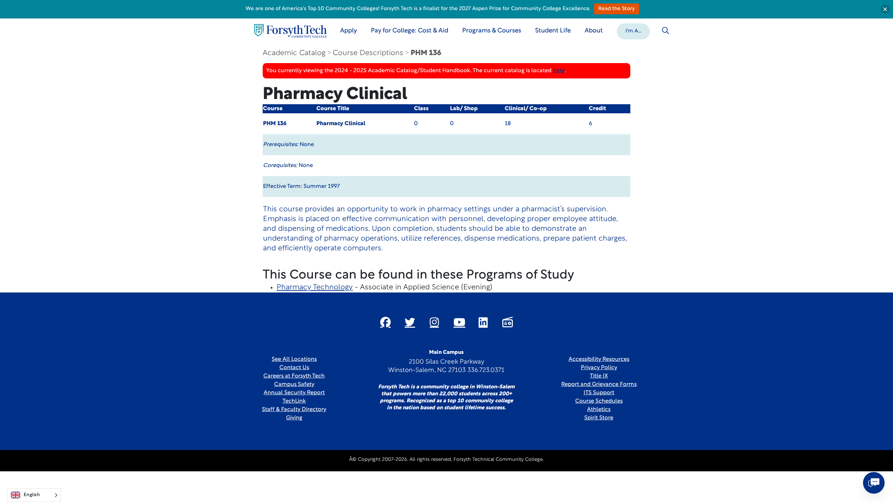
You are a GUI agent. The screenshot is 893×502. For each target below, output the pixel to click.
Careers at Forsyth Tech (294, 376)
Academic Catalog (294, 53)
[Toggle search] (665, 30)
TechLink (294, 401)
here (559, 71)
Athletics (598, 409)
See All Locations (294, 359)
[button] (633, 30)
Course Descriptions (368, 53)
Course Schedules (599, 401)
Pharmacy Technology (315, 287)
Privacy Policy (599, 368)
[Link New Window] (385, 322)
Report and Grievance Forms (599, 384)
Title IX (599, 376)
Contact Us (294, 368)
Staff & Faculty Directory (294, 409)
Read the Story (616, 9)
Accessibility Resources (599, 359)
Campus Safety (294, 384)
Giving (294, 418)
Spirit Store (598, 418)
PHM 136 (426, 53)
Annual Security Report (294, 393)
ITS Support (599, 393)
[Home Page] (290, 30)
